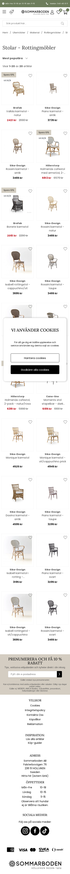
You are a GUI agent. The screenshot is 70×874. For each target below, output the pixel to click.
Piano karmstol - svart (52, 575)
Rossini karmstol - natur (52, 228)
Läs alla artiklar (35, 739)
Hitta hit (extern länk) (35, 776)
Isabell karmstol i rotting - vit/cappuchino (17, 575)
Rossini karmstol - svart (52, 632)
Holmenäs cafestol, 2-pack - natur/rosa (17, 402)
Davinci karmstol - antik (17, 517)
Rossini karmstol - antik (17, 171)
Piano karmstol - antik (52, 113)
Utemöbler (19, 32)
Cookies (35, 705)
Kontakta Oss (35, 715)
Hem (5, 32)
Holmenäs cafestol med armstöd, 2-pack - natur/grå (52, 171)
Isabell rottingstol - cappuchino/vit (17, 286)
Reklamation (35, 724)
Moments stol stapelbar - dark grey (52, 402)
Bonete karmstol (17, 227)
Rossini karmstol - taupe (52, 286)
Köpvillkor (35, 719)
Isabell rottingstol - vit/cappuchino (17, 632)
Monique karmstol (17, 457)
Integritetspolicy (35, 710)
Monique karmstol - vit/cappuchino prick (52, 459)
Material (34, 32)
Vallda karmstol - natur (17, 113)
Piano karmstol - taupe (52, 517)
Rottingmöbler (52, 32)
